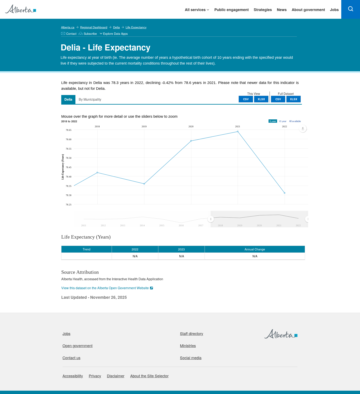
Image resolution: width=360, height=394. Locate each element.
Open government (77, 345)
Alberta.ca (67, 27)
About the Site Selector (149, 375)
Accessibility (72, 375)
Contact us (71, 357)
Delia (116, 27)
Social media (190, 357)
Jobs (66, 333)
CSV (278, 99)
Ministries (188, 345)
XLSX (293, 99)
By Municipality (90, 99)
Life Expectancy (136, 27)
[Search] (350, 9)
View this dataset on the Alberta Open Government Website (105, 287)
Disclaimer (115, 375)
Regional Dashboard (93, 27)
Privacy (95, 375)
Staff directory (191, 333)
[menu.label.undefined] (302, 128)
